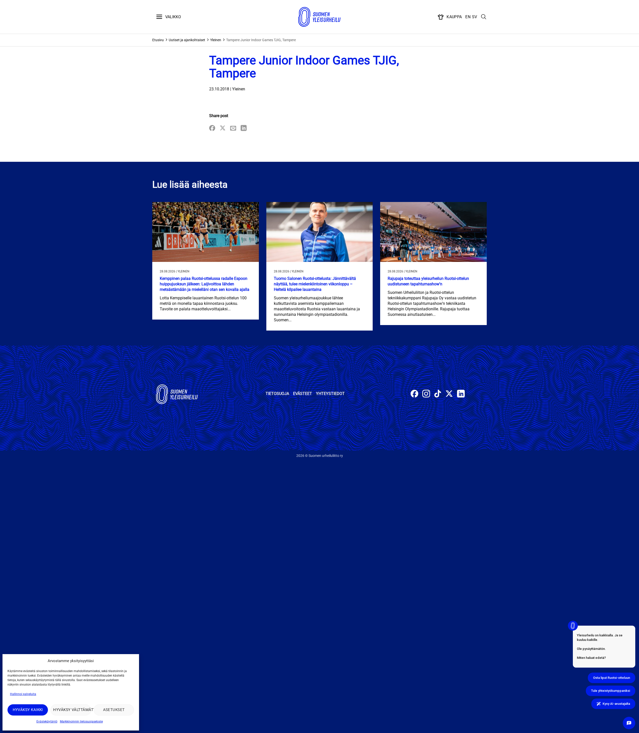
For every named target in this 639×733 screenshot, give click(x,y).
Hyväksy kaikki (28, 710)
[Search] (484, 16)
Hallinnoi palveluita (23, 694)
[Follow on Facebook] (414, 394)
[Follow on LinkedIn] (461, 394)
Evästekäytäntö (46, 721)
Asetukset (114, 710)
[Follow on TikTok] (438, 394)
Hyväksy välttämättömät (72, 710)
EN (468, 16)
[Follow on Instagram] (426, 394)
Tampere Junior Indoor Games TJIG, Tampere (261, 40)
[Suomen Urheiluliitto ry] (319, 16)
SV (474, 16)
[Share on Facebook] (212, 128)
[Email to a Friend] (233, 128)
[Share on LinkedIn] (244, 128)
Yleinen (215, 40)
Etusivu (158, 40)
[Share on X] (223, 128)
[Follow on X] (449, 394)
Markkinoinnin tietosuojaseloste (81, 721)
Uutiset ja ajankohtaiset (187, 40)
